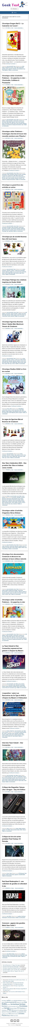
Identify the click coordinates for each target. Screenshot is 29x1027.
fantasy (3, 271)
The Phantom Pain (14, 956)
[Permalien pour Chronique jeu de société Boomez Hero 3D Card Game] (14, 255)
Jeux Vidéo (19, 496)
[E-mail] (18, 1020)
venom (3, 274)
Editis (10, 122)
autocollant (4, 174)
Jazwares (10, 501)
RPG (18, 1010)
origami (19, 547)
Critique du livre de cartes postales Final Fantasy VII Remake (11, 838)
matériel (16, 734)
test (10, 1013)
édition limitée (23, 359)
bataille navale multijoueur (8, 988)
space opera (21, 780)
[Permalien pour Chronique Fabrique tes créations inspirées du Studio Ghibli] (14, 299)
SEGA (21, 829)
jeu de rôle (10, 1006)
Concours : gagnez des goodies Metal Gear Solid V (13, 924)
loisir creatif (16, 123)
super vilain (7, 363)
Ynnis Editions (5, 70)
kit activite (7, 123)
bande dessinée (23, 732)
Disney (21, 498)
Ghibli (12, 315)
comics (5, 733)
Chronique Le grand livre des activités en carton (12, 186)
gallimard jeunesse (6, 230)
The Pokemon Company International (13, 124)
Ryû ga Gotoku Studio (15, 829)
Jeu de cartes (19, 271)
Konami (11, 955)
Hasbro (22, 500)
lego (16, 501)
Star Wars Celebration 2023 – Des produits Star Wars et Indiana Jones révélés (14, 465)
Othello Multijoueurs (7, 985)
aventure (23, 497)
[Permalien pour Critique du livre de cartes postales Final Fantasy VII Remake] (14, 858)
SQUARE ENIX (22, 874)
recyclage (4, 231)
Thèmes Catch (18, 1025)
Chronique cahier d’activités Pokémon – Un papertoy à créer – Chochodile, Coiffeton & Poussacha (14, 79)
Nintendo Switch (13, 1008)
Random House (8, 502)
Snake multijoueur (6, 982)
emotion (8, 1004)
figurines (13, 122)
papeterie (10, 68)
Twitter (19, 956)
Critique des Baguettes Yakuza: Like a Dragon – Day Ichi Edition (13, 788)
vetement (12, 316)
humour (4, 1006)
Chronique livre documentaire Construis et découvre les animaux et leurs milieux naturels (14, 556)
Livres (14, 119)
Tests (14, 66)
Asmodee (19, 497)
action (9, 1000)
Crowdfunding (20, 776)
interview (20, 778)
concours (4, 955)
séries (15, 780)
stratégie (3, 1013)
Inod (12, 28)
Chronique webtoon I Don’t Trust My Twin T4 (12, 969)
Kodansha (17, 1006)
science (6, 594)
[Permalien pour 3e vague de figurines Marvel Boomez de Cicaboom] (14, 438)
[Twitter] (12, 1020)
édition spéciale (5, 361)
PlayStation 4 (22, 1008)
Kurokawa (23, 1006)
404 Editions (21, 408)
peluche (17, 412)
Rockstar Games (11, 917)
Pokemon (4, 124)
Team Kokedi (15, 736)
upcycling (11, 231)
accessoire (4, 227)
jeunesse (13, 1006)
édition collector (22, 828)
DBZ (17, 67)
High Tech (12, 731)
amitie (12, 1000)
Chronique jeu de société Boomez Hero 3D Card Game (14, 237)
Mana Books (11, 874)
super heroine (16, 273)
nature (3, 594)
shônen (23, 547)
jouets (7, 68)
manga (16, 547)
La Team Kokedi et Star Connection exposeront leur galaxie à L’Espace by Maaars (12, 648)
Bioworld (4, 498)
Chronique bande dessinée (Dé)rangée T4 (11, 966)
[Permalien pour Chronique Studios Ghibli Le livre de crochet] (14, 395)
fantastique (22, 270)
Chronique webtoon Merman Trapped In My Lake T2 (13, 971)
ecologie (8, 228)
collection (8, 270)
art (26, 545)
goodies (3, 68)
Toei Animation (20, 68)
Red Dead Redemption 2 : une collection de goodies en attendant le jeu (14, 883)
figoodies (10, 361)
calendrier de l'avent (9, 67)
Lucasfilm (19, 501)
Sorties (3, 497)
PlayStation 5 (4, 1010)
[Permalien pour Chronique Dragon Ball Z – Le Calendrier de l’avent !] (13, 53)
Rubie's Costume (18, 502)
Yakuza (24, 829)
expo (14, 685)
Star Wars (8, 503)
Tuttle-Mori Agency (14, 1013)
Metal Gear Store (6, 956)
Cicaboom (4, 270)
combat (16, 270)
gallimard (23, 228)
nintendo (20, 123)
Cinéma (8, 496)
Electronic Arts (5, 500)
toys (24, 68)
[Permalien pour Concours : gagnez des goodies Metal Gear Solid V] (14, 942)
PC (18, 1008)
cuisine (17, 828)
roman (13, 502)
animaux (7, 590)
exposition (18, 685)
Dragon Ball (21, 67)
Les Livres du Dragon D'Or (19, 177)
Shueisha (15, 68)
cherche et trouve (17, 174)
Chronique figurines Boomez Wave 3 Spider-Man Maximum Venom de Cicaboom (13, 324)
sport (18, 1012)
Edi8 (8, 122)
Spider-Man (10, 273)
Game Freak (18, 122)
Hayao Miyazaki (15, 411)
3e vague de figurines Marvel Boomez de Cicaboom (12, 420)
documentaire (5, 591)
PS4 (9, 1010)
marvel (6, 273)
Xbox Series (15, 1015)
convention (10, 685)
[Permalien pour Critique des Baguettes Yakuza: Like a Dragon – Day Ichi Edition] (14, 815)
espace (24, 776)
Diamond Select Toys (16, 498)
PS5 (12, 1010)
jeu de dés (24, 271)
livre (13, 734)
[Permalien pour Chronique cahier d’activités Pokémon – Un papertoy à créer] (14, 619)
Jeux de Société (10, 66)
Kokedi (9, 779)
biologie (15, 590)
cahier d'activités (9, 120)
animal (3, 590)
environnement (14, 228)
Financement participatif (7, 778)
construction (15, 120)
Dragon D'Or (10, 175)
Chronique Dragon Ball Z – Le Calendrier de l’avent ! (13, 24)
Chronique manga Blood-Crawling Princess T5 (12, 968)
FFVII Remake (21, 873)
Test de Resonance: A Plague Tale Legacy (11, 965)
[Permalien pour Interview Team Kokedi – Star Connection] (14, 762)
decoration (4, 122)
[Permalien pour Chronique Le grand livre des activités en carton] (14, 210)
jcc (13, 271)
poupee (20, 412)
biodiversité (11, 590)
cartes (15, 67)
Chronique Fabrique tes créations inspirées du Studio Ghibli (14, 281)
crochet (12, 410)
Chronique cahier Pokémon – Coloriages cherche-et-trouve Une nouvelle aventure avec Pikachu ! (14, 133)
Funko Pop (15, 500)
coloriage (24, 174)
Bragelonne (19, 1002)
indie (17, 778)
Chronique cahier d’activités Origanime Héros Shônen (12, 511)
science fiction (5, 687)
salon (24, 686)
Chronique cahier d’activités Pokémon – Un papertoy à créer (13, 601)
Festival (7, 686)
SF (5, 503)
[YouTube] (15, 1020)
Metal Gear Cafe (16, 955)
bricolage (9, 227)
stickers (20, 178)
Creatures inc (21, 120)
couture (9, 410)
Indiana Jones (5, 501)
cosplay (19, 313)
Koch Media (8, 829)
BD (2, 733)
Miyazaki (13, 412)
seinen (3, 1012)
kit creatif (11, 123)
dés (19, 270)
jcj (15, 271)
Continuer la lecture (11, 63)
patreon (16, 779)
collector (12, 270)
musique (13, 779)
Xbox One (10, 1015)
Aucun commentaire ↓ (18, 28)
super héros (21, 273)
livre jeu (3, 178)
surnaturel (12, 687)
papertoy (24, 123)
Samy (12, 888)
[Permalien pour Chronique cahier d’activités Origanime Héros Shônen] (14, 529)
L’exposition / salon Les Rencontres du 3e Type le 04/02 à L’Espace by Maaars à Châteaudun (14, 695)
